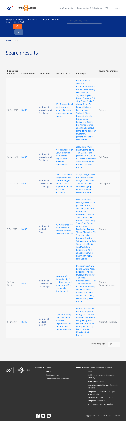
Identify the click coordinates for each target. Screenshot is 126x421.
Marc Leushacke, (84, 308)
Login (117, 8)
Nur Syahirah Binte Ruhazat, (83, 113)
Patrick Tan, (82, 250)
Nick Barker (81, 139)
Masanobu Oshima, (85, 214)
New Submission (66, 8)
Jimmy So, (88, 252)
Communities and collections (57, 378)
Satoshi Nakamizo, (84, 292)
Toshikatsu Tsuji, (84, 217)
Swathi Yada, (82, 83)
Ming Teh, (91, 241)
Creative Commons (96, 381)
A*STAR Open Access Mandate (100, 404)
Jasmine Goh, (82, 155)
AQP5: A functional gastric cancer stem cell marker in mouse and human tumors (64, 110)
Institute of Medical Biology (44, 229)
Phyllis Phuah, (83, 220)
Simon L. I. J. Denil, (84, 244)
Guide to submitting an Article (100, 368)
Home (8, 40)
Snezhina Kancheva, (85, 127)
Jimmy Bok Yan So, (84, 136)
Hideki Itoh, (86, 283)
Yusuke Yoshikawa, (85, 295)
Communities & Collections (89, 8)
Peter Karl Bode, (83, 189)
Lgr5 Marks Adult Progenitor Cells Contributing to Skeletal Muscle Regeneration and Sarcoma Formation (64, 183)
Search (48, 371)
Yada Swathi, (88, 314)
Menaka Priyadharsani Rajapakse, (84, 119)
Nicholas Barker (83, 192)
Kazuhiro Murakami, (85, 86)
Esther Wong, (88, 161)
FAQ (107, 8)
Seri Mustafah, (83, 247)
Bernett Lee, (82, 164)
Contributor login (52, 375)
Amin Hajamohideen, (85, 317)
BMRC (24, 110)
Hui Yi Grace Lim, (84, 80)
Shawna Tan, (89, 202)
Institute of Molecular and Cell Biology (45, 110)
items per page (98, 343)
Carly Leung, (82, 174)
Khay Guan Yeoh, (84, 255)
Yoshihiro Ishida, (84, 289)
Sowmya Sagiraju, (84, 186)
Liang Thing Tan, (84, 130)
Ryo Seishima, (82, 266)
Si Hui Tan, (88, 104)
